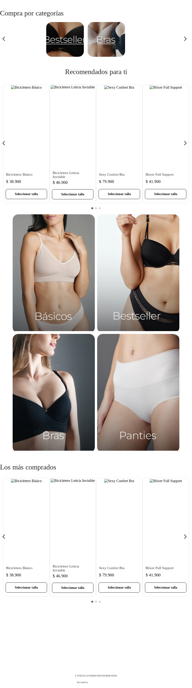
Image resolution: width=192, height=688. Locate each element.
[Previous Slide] (5, 39)
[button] (26, 194)
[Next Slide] (186, 39)
